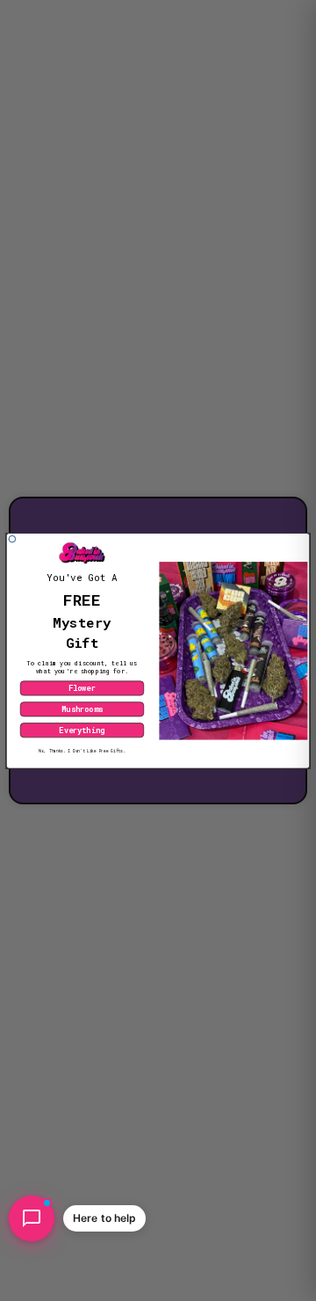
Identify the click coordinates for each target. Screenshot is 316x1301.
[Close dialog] (12, 538)
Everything (81, 730)
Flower (82, 688)
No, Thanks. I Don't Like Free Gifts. (82, 750)
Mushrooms (82, 709)
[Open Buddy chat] (31, 1218)
